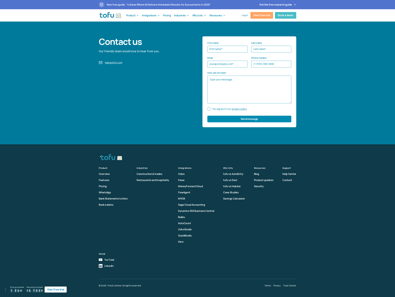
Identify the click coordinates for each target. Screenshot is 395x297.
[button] (132, 15)
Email (210, 57)
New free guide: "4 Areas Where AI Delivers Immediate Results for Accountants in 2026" (159, 4)
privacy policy (239, 109)
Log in (245, 15)
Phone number (259, 57)
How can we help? (216, 72)
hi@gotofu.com (113, 62)
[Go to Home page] (110, 15)
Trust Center (289, 285)
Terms (267, 285)
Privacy (277, 285)
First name (213, 42)
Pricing (167, 15)
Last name (256, 42)
